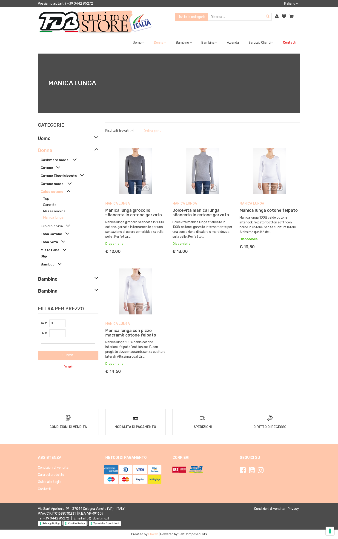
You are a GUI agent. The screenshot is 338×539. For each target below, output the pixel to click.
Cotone (47, 168)
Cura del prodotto (51, 475)
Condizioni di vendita (53, 468)
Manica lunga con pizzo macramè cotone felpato (130, 333)
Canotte (49, 205)
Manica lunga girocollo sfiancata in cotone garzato (133, 212)
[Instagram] (261, 470)
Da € (43, 323)
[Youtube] (252, 470)
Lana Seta (49, 242)
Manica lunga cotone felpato (269, 210)
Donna (45, 150)
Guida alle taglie (49, 482)
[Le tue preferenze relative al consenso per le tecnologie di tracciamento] (330, 531)
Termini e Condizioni (106, 523)
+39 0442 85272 (56, 518)
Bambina (47, 291)
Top (46, 199)
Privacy (293, 509)
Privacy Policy (51, 523)
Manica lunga (53, 217)
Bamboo (47, 264)
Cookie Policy (76, 523)
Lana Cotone (51, 234)
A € (44, 333)
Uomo (44, 138)
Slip (44, 256)
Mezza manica (54, 211)
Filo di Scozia (52, 226)
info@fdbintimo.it (96, 518)
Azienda (233, 43)
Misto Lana (50, 250)
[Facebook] (243, 470)
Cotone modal (52, 184)
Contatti (289, 43)
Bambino (47, 279)
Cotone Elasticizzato (59, 176)
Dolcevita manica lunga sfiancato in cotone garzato (200, 212)
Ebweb (153, 534)
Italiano (290, 4)
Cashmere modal (55, 160)
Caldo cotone (52, 192)
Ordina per (151, 131)
